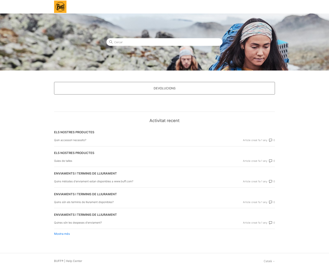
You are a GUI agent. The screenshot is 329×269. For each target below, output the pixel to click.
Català (268, 261)
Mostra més (62, 234)
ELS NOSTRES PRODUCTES (74, 132)
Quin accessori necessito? (70, 140)
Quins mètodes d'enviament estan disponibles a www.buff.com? (93, 181)
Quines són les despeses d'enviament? (78, 222)
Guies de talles (63, 160)
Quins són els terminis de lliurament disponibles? (84, 202)
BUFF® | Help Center (68, 261)
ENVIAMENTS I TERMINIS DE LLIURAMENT (85, 173)
